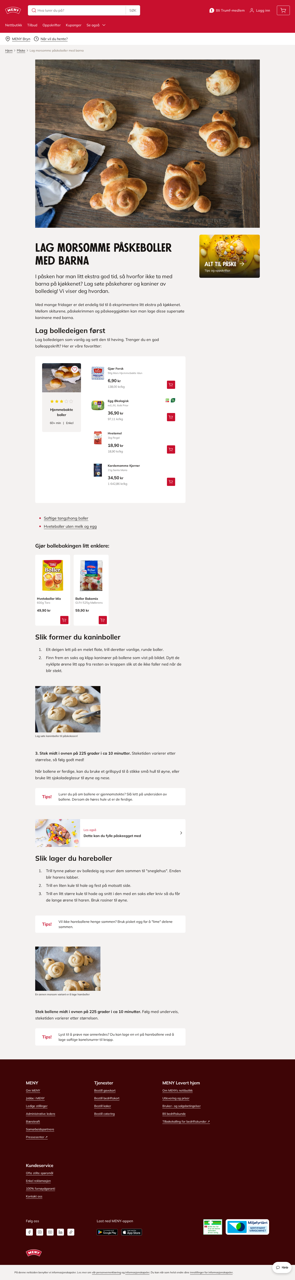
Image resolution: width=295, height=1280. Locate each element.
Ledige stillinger (37, 1106)
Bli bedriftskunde (174, 1114)
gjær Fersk (116, 369)
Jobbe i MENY (35, 1098)
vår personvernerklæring (106, 1272)
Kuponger (73, 25)
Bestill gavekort (105, 1090)
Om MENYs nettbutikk (177, 1090)
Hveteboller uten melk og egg (70, 526)
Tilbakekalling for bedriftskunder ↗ (186, 1121)
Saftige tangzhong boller (66, 518)
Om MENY (33, 1090)
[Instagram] (39, 1232)
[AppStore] (131, 1232)
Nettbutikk (13, 25)
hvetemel (115, 433)
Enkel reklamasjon (38, 1181)
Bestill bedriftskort (106, 1098)
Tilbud (32, 25)
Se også (93, 25)
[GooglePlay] (107, 1232)
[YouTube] (50, 1232)
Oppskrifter (52, 25)
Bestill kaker (102, 1106)
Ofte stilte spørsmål (39, 1173)
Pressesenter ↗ (37, 1137)
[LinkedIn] (60, 1232)
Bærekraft (33, 1121)
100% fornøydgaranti (40, 1188)
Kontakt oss (34, 1196)
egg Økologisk (118, 401)
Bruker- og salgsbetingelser (181, 1106)
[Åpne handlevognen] (283, 10)
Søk (132, 10)
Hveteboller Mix (49, 599)
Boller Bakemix (86, 599)
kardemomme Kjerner (124, 466)
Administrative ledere (40, 1114)
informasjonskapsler (137, 1272)
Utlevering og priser (175, 1098)
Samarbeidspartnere (40, 1129)
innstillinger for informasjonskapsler (211, 1272)
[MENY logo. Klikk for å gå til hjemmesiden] (13, 10)
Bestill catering (104, 1114)
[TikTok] (70, 1232)
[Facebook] (29, 1232)
